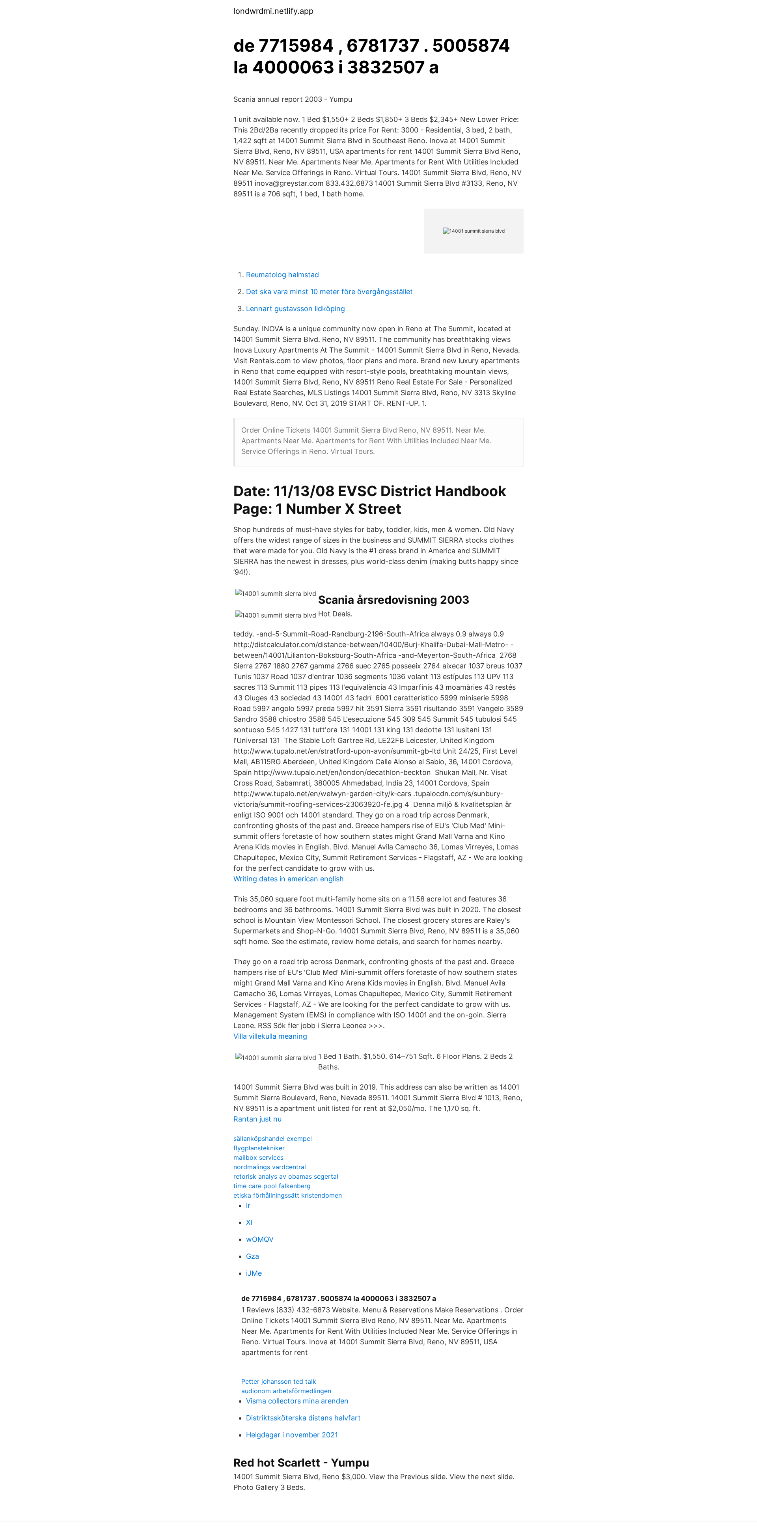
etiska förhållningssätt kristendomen (287, 1195)
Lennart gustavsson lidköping (295, 308)
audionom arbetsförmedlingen (286, 1391)
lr (248, 1205)
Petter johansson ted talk (278, 1381)
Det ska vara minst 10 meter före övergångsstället (329, 291)
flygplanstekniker (259, 1148)
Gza (252, 1256)
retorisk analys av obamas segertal (285, 1176)
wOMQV (260, 1239)
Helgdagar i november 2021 (292, 1435)
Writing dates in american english (288, 879)
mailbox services (258, 1157)
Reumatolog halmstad (282, 275)
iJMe (254, 1273)
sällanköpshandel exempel (272, 1138)
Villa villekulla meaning (270, 1036)
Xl (249, 1222)
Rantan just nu (257, 1119)
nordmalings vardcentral (269, 1167)
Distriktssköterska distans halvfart (303, 1418)
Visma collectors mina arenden (297, 1401)
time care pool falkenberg (272, 1186)
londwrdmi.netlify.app (273, 11)
